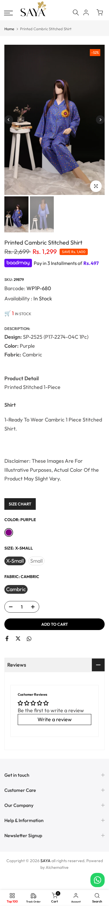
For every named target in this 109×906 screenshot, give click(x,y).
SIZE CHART (20, 504)
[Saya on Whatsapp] (29, 639)
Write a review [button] (54, 719)
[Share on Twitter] (18, 638)
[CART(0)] (100, 12)
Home (9, 29)
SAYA (45, 860)
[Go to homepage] (33, 15)
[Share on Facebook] (7, 638)
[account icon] (86, 12)
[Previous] (8, 119)
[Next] (100, 119)
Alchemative (57, 867)
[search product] (76, 12)
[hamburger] (8, 13)
